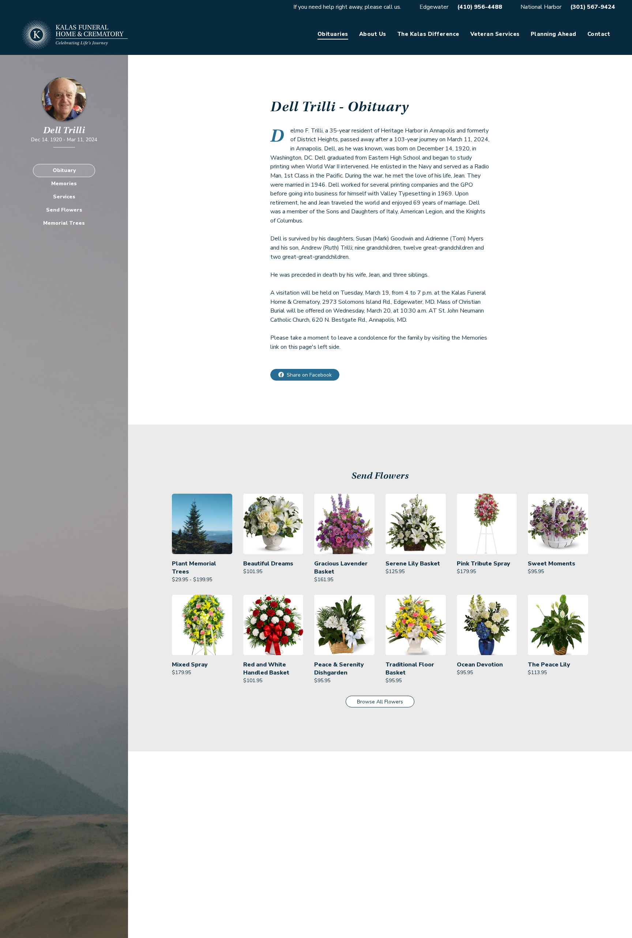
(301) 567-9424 (592, 7)
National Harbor (540, 7)
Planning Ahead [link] (553, 34)
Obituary (64, 170)
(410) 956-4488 (479, 7)
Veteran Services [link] (495, 34)
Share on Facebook (309, 374)
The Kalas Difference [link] (428, 34)
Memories (64, 183)
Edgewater (434, 7)
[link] (202, 539)
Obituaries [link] (332, 34)
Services (64, 196)
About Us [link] (372, 34)
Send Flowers (64, 209)
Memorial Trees (64, 223)
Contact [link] (598, 34)
